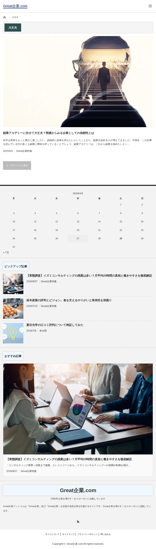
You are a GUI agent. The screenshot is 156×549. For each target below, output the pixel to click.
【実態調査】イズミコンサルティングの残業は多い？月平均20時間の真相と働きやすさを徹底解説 (89, 275)
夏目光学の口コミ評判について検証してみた (54, 324)
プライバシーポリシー (87, 534)
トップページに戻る (17, 165)
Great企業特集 (24, 151)
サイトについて (52, 534)
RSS (78, 521)
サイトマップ (68, 534)
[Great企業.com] (15, 6)
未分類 (43, 330)
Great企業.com (78, 490)
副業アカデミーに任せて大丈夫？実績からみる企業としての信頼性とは (48, 132)
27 (78, 238)
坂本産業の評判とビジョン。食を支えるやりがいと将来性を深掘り (69, 300)
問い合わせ (106, 534)
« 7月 (6, 252)
